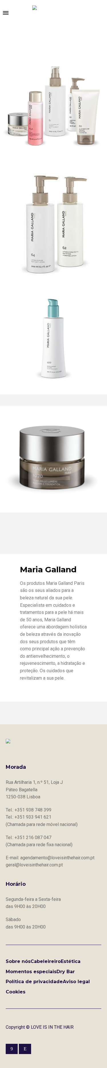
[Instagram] (25, 1049)
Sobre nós (18, 961)
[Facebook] (12, 1049)
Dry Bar (65, 971)
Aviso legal (76, 981)
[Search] (101, 13)
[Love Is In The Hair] (53, 13)
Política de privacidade (34, 981)
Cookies (15, 992)
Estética (70, 961)
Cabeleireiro (46, 961)
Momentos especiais (31, 971)
